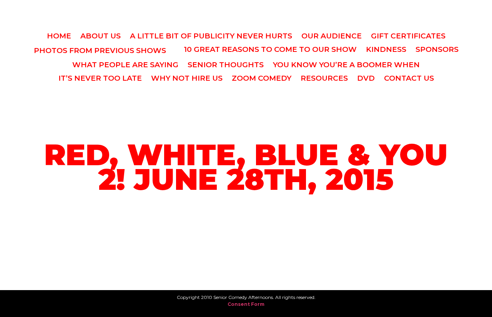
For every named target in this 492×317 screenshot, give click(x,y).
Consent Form (246, 304)
